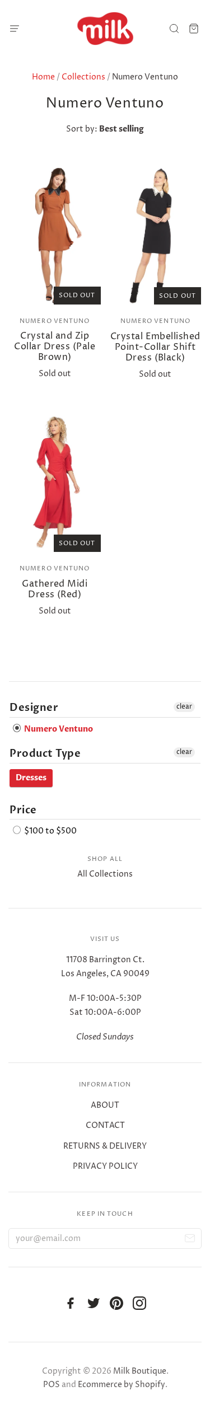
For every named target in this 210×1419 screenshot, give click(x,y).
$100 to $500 (49, 831)
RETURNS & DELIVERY (105, 1146)
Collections (83, 77)
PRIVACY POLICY (105, 1166)
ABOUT (105, 1105)
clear (184, 706)
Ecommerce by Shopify (121, 1384)
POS (51, 1384)
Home (43, 77)
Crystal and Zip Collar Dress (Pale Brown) (54, 346)
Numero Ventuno (55, 321)
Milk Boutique (139, 1371)
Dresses (31, 777)
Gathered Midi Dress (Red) (54, 589)
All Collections (105, 874)
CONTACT (105, 1125)
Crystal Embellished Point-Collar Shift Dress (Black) (155, 347)
